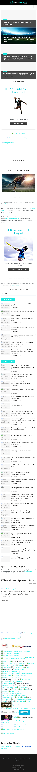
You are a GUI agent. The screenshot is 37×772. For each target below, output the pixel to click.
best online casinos (10, 204)
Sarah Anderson (16, 315)
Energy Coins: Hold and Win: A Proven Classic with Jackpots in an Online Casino (22, 412)
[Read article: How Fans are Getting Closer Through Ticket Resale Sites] (5, 535)
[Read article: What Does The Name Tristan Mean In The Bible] (5, 467)
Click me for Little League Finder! (19, 269)
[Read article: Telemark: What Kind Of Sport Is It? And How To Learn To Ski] (5, 344)
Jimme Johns (6, 596)
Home (4, 758)
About (30, 758)
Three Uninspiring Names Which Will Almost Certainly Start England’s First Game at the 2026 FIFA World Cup (23, 420)
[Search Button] (35, 2)
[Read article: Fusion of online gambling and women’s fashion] (5, 321)
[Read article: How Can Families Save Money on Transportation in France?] (5, 474)
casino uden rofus (6, 746)
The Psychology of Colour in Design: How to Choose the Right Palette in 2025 (23, 558)
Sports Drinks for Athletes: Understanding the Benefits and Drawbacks (23, 526)
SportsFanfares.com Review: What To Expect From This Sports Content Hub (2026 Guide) (18, 39)
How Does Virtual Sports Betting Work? (22, 503)
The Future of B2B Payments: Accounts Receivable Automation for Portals (22, 541)
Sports (4, 19)
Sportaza (4, 748)
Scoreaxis (12, 294)
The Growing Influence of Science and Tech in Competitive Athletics (23, 428)
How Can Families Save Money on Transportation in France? (20, 473)
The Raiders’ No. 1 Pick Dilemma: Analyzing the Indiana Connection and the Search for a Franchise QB (23, 327)
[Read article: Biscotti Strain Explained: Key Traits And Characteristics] (5, 437)
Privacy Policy (23, 758)
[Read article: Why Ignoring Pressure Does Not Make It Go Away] (5, 306)
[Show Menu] (2, 2)
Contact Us (18, 760)
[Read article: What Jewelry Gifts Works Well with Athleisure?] (5, 452)
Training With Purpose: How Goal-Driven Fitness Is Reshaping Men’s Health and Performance (22, 351)
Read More (5, 600)
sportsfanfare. (28, 571)
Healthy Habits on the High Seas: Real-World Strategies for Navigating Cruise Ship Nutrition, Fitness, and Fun (23, 549)
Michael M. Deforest (17, 561)
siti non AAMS (16, 746)
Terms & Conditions (13, 758)
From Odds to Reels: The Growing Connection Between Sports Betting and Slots (22, 367)
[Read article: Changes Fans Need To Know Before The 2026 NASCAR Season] (5, 406)
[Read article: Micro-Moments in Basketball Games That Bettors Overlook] (5, 482)
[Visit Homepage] (18, 2)
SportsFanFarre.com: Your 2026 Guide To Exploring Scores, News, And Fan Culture (17, 58)
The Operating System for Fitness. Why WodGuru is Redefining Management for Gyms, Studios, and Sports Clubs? (22, 496)
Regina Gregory (16, 515)
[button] (34, 584)
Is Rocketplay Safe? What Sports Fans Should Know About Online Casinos (21, 382)
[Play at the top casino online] (26, 717)
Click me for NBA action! (19, 123)
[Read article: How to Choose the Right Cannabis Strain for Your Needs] (5, 520)
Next (33, 150)
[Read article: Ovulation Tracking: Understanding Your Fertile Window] (5, 445)
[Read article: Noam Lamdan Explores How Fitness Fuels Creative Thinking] (5, 399)
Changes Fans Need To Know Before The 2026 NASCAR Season (22, 405)
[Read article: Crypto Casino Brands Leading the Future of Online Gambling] (5, 337)
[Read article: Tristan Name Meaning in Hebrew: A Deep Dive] (5, 460)
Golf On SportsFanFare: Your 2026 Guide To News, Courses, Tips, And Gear (17, 593)
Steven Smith (15, 307)
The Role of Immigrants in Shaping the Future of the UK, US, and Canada (21, 511)
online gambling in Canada (12, 218)
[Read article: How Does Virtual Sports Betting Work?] (5, 506)
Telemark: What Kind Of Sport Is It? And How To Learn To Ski (22, 343)
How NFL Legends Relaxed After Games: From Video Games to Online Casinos (22, 312)
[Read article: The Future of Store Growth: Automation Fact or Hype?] (5, 391)
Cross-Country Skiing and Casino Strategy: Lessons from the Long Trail (22, 375)
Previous (4, 150)
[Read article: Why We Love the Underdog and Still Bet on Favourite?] (5, 489)
